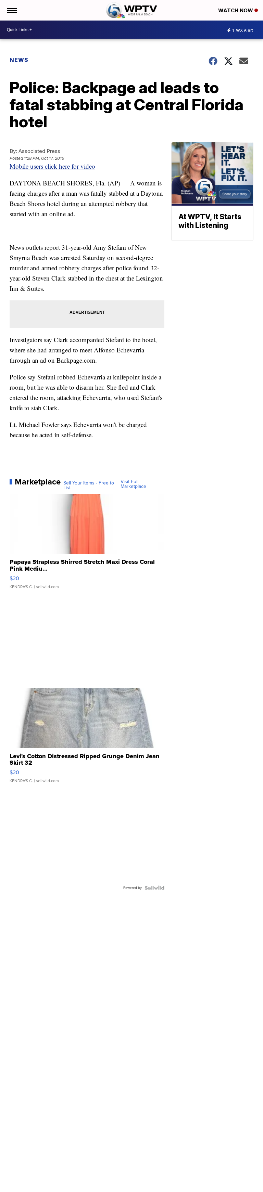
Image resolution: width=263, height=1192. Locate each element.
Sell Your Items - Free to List (88, 485)
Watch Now (236, 10)
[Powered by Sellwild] (154, 887)
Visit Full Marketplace (133, 484)
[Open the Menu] (11, 10)
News (19, 59)
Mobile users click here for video (52, 166)
